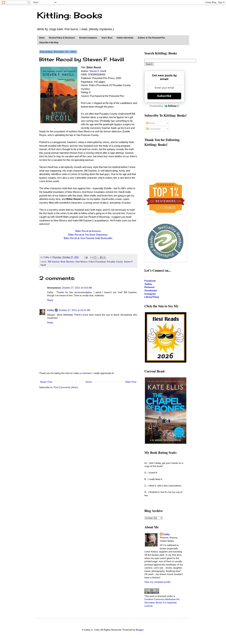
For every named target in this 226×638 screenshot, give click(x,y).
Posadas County (115, 262)
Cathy (50, 310)
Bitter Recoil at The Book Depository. (88, 234)
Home (42, 38)
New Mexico (81, 262)
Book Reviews (67, 262)
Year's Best (106, 38)
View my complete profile (157, 582)
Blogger (140, 629)
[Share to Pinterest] (104, 257)
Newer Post (46, 382)
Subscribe (164, 95)
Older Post (130, 382)
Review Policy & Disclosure (62, 38)
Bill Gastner (53, 262)
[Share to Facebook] (101, 257)
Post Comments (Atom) (66, 387)
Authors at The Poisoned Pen (151, 38)
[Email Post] (86, 257)
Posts (151, 123)
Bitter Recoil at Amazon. (88, 231)
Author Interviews (125, 38)
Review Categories (88, 38)
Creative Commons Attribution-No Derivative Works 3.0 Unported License (162, 602)
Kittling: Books (69, 15)
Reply (50, 300)
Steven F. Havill (97, 71)
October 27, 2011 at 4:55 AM (77, 287)
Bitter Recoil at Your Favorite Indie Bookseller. (88, 238)
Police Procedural (97, 262)
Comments (154, 129)
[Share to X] (98, 257)
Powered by (156, 106)
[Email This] (91, 257)
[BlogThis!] (95, 257)
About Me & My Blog (48, 42)
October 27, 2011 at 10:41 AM (74, 310)
